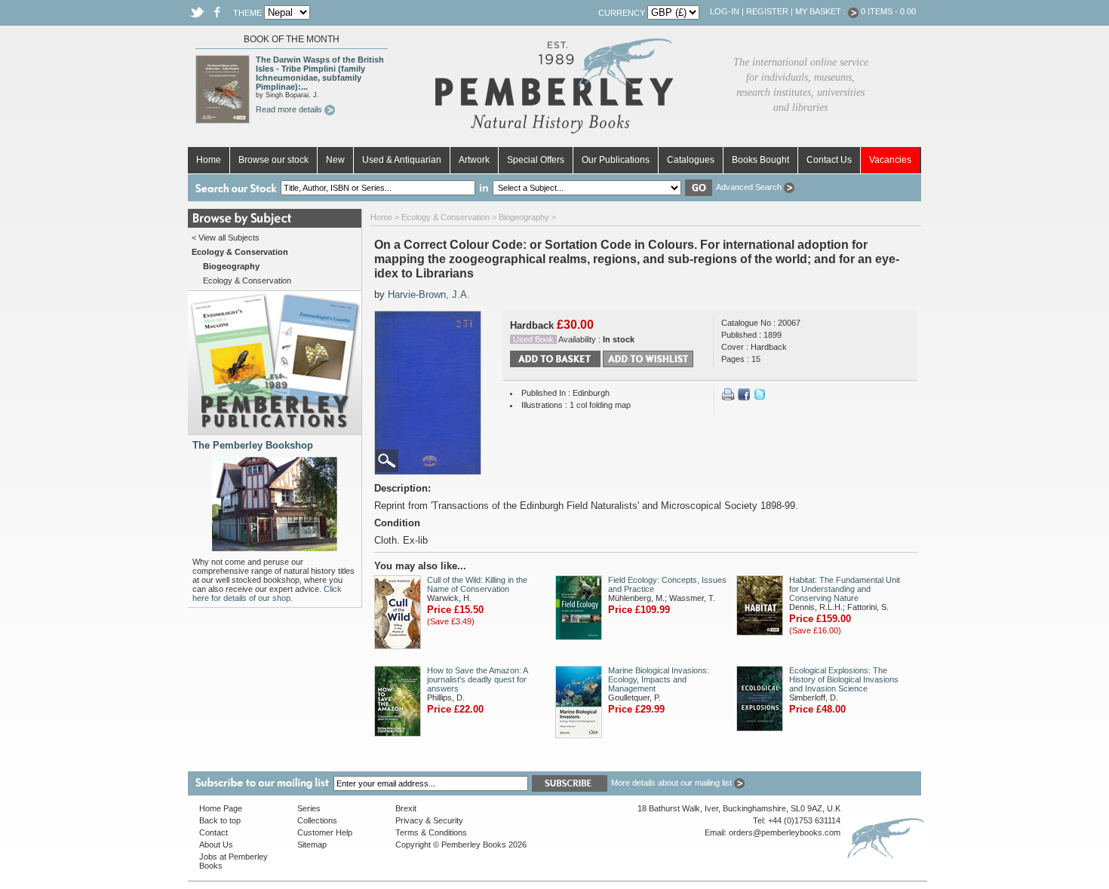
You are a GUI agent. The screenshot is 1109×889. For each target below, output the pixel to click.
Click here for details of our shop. (267, 593)
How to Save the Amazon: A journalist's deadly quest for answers (477, 679)
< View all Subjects (226, 237)
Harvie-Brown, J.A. (429, 294)
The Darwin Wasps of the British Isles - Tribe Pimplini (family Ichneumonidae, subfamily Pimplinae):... (320, 73)
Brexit (405, 808)
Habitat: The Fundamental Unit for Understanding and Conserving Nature (844, 588)
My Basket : (821, 11)
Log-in (724, 11)
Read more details (290, 109)
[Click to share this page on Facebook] (744, 397)
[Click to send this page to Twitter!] (760, 397)
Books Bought (760, 160)
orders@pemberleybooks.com (784, 832)
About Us (216, 844)
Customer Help (324, 832)
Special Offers (535, 160)
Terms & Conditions (431, 832)
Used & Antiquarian (401, 160)
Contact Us (829, 160)
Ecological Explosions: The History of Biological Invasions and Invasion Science (844, 679)
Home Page (220, 808)
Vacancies (890, 160)
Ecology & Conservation (247, 280)
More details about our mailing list (672, 782)
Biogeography (524, 217)
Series (309, 808)
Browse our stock (273, 160)
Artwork (474, 160)
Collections (317, 820)
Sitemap (312, 844)
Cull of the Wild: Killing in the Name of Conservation (477, 584)
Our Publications (616, 160)
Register (767, 11)
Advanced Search (750, 187)
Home (208, 160)
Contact (213, 832)
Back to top (220, 820)
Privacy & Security (429, 820)
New (335, 160)
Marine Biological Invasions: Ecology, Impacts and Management (658, 679)
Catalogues (690, 160)
